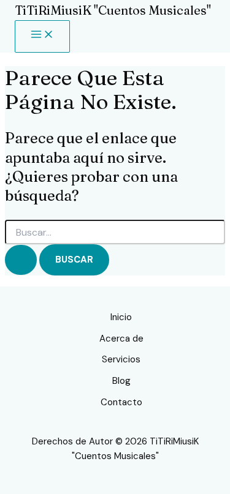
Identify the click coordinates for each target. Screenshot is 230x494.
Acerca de (121, 338)
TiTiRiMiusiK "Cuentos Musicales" (113, 10)
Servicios (121, 359)
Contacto (121, 402)
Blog (121, 381)
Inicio (121, 317)
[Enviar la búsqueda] (21, 260)
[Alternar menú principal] (42, 36)
